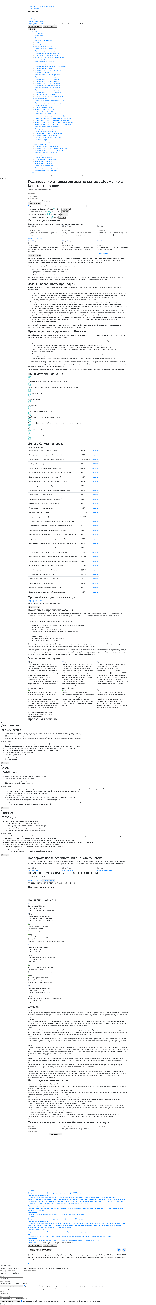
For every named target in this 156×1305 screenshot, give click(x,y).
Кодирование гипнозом (43, 142)
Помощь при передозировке (45, 94)
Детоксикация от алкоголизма (46, 159)
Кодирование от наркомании (45, 64)
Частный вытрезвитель (43, 157)
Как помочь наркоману (70, 1236)
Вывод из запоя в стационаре (46, 170)
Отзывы (38, 38)
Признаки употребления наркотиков (41, 1236)
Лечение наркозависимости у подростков (50, 66)
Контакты (35, 172)
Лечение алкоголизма (39, 98)
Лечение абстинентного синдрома (47, 127)
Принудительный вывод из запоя (47, 168)
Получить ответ (55, 1134)
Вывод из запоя (37, 155)
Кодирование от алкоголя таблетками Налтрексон (53, 118)
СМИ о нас (39, 44)
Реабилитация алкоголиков (45, 111)
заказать (95, 450)
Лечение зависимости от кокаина (47, 81)
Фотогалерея (39, 36)
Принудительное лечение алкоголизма (49, 137)
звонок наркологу (35, 26)
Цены (37, 42)
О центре (35, 31)
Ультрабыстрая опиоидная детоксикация (50, 57)
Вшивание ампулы (41, 140)
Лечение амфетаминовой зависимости (49, 85)
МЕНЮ (31, 29)
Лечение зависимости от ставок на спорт (50, 150)
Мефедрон (58, 1236)
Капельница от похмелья (44, 163)
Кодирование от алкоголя (44, 109)
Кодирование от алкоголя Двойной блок (49, 101)
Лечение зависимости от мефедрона (48, 70)
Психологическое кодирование (46, 131)
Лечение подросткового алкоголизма (48, 133)
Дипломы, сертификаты (43, 40)
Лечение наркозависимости (42, 46)
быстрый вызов (48, 880)
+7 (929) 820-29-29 (41, 6)
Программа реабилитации (101, 1236)
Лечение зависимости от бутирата (47, 75)
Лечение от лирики (42, 72)
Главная (31, 176)
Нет (17, 1273)
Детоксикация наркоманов (45, 62)
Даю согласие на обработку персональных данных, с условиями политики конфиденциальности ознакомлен (69, 206)
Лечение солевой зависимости (46, 51)
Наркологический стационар (45, 49)
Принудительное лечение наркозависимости (51, 96)
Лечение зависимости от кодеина (47, 79)
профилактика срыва (104, 870)
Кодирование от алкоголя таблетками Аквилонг (52, 120)
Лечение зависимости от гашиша (47, 90)
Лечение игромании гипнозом (46, 153)
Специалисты (40, 33)
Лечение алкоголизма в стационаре (48, 103)
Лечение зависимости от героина (47, 77)
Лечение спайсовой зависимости (47, 53)
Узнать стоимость (49, 26)
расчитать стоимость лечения (12, 1286)
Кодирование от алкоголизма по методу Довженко (53, 124)
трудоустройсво (68, 870)
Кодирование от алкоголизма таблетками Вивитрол (54, 122)
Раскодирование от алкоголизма (47, 129)
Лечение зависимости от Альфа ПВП (48, 92)
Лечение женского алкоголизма (46, 135)
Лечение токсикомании (43, 68)
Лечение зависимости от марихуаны (48, 83)
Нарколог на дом (41, 105)
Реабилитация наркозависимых (46, 55)
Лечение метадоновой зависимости (48, 88)
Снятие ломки (40, 59)
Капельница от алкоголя (44, 161)
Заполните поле (33, 1119)
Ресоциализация (85, 1236)
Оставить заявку (35, 255)
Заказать (66, 209)
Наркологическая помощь (44, 166)
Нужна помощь (34, 607)
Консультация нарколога (44, 107)
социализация (33, 870)
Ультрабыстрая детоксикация (109, 1223)
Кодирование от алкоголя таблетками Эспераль (52, 116)
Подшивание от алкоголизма (45, 114)
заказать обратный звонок (10, 1301)
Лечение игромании (39, 144)
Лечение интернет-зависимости (46, 146)
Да (14, 1273)
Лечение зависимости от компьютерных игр (51, 148)
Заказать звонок (34, 203)
